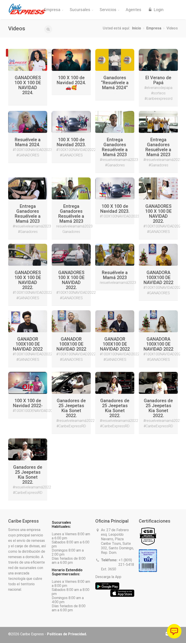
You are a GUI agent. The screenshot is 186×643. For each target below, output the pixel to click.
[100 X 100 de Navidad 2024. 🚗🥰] (71, 60)
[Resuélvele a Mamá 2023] (114, 255)
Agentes (133, 9)
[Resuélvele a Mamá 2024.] (27, 122)
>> (50, 52)
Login (158, 9)
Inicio (136, 28)
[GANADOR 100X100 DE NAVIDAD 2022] (27, 321)
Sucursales (80, 9)
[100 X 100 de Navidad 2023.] (71, 122)
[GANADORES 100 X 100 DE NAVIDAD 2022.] (158, 188)
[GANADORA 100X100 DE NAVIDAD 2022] (158, 255)
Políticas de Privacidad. (67, 634)
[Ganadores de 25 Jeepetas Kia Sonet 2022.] (71, 383)
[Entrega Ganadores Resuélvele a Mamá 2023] (114, 122)
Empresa (52, 9)
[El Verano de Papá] (158, 60)
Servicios (108, 9)
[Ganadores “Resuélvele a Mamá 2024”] (114, 60)
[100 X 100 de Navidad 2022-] (27, 383)
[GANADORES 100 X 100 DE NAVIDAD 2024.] (27, 60)
